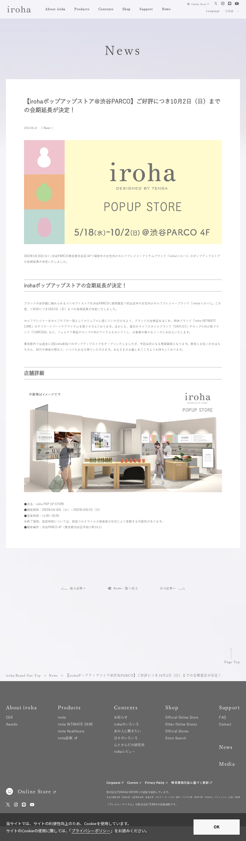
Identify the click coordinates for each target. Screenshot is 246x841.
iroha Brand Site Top (23, 675)
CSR (9, 717)
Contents (105, 8)
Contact (225, 724)
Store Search (175, 738)
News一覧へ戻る (125, 588)
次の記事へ (168, 588)
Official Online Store (181, 717)
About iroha (55, 8)
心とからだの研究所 (129, 745)
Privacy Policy (154, 782)
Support (146, 8)
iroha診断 (65, 738)
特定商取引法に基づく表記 (190, 782)
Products (81, 8)
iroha (62, 717)
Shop (126, 8)
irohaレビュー (124, 751)
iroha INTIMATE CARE (75, 724)
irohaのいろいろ (126, 724)
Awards (12, 724)
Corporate (113, 782)
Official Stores (177, 731)
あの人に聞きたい (127, 731)
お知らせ (121, 717)
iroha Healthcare (71, 731)
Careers (132, 782)
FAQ (222, 717)
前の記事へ (78, 588)
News (166, 8)
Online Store (198, 4)
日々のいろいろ (126, 738)
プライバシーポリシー (90, 831)
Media (227, 763)
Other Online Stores (181, 724)
